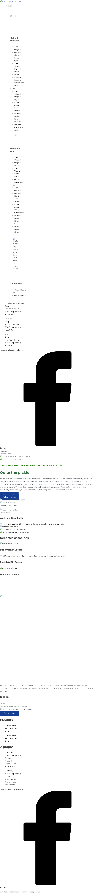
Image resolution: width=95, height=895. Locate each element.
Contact (8, 758)
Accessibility (10, 766)
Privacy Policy (10, 761)
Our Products (10, 726)
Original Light (17, 53)
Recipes (8, 322)
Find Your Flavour (12, 324)
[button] (50, 5)
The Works (17, 64)
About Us (9, 330)
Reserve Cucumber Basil (19, 83)
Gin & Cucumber (19, 180)
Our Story (9, 752)
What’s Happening (13, 327)
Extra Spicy (16, 59)
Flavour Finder (11, 728)
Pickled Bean (17, 70)
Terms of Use (10, 764)
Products (8, 319)
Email (2, 703)
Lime (16, 74)
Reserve (17, 77)
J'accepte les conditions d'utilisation (15, 706)
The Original (17, 48)
